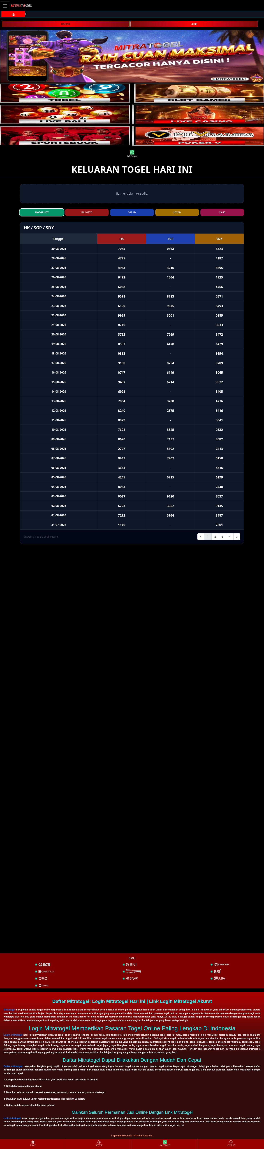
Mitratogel (9, 1009)
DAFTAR (65, 24)
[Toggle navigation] (5, 5)
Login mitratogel (13, 1034)
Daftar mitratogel (13, 1066)
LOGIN (194, 24)
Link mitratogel (12, 1118)
